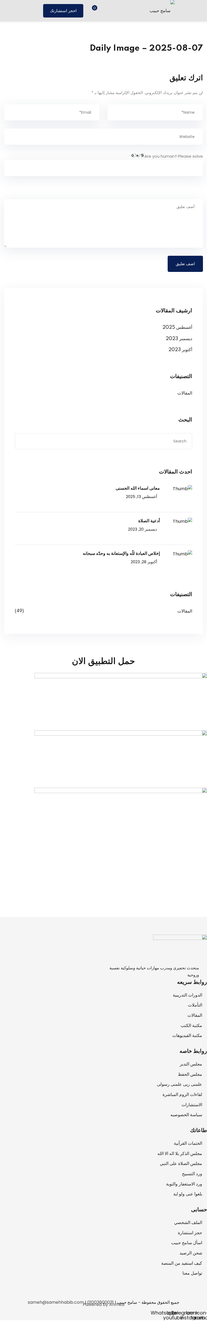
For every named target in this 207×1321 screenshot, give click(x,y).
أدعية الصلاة (149, 520)
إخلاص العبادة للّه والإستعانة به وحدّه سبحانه (121, 553)
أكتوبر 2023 (180, 349)
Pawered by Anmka (103, 1304)
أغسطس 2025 (177, 327)
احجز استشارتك (63, 11)
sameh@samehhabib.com (56, 1302)
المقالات (184, 393)
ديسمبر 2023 (179, 338)
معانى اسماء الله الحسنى (138, 488)
